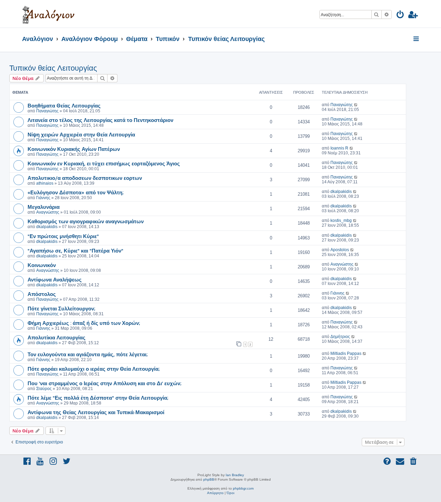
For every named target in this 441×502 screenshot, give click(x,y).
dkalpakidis (341, 191)
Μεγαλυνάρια (44, 207)
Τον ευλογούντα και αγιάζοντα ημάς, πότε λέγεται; (87, 354)
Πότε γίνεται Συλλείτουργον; (61, 308)
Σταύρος (44, 388)
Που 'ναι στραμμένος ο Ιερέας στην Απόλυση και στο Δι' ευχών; (104, 383)
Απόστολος (42, 294)
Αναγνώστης (47, 212)
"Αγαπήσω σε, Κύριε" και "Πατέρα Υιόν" (75, 250)
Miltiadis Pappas (345, 353)
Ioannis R (339, 148)
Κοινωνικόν (42, 265)
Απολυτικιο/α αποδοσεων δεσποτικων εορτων (85, 178)
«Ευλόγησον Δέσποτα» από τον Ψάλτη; (75, 192)
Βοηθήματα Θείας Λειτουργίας (64, 105)
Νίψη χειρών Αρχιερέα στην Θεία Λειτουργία (81, 134)
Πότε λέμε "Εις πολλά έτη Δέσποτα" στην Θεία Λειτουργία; (98, 398)
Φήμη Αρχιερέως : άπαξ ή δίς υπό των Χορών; (84, 323)
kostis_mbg (341, 220)
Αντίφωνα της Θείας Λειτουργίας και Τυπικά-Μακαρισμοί (96, 412)
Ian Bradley (235, 475)
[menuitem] (400, 15)
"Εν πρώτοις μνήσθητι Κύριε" (63, 236)
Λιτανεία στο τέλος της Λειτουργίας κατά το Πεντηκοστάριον (100, 120)
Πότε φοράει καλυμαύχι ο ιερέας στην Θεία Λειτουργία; (94, 369)
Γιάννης (43, 197)
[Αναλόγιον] (48, 13)
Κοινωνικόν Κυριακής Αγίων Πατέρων (74, 149)
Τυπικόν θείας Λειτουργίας (53, 68)
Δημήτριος (340, 336)
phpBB (208, 479)
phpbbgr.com (243, 488)
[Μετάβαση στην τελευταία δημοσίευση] (356, 104)
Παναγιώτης (47, 111)
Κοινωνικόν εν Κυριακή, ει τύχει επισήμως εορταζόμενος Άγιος (104, 163)
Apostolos (339, 249)
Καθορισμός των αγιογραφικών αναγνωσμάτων (86, 221)
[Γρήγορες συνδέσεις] (417, 39)
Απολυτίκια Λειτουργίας (56, 337)
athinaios (44, 183)
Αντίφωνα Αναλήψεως (55, 279)
